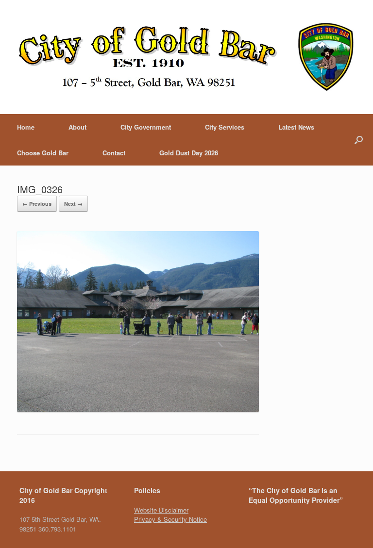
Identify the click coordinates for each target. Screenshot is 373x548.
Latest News (296, 127)
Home (25, 127)
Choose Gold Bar (42, 152)
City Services (224, 127)
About (77, 127)
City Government (145, 127)
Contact (113, 152)
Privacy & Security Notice (170, 519)
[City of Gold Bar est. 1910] (186, 57)
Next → (73, 203)
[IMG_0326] (138, 409)
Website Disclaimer (161, 510)
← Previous (36, 203)
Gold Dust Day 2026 (188, 152)
